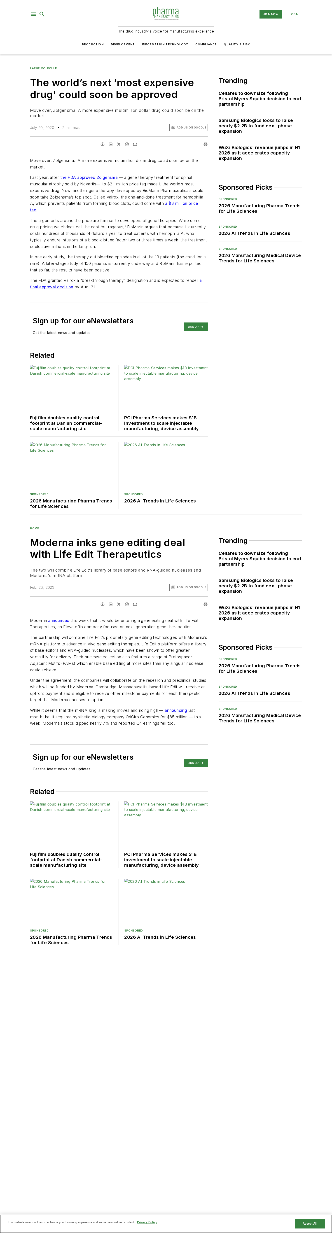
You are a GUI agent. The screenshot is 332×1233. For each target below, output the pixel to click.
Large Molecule (43, 68)
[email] (135, 144)
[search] (42, 14)
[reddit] (127, 144)
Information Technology (165, 44)
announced (59, 620)
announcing (176, 710)
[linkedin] (110, 144)
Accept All (310, 1223)
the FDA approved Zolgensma (89, 177)
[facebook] (102, 144)
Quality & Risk (237, 44)
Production (93, 44)
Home (34, 528)
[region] (166, 1223)
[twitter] (119, 144)
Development (123, 44)
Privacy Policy (147, 1222)
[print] (205, 144)
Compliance (206, 44)
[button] (33, 14)
